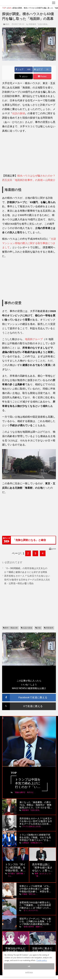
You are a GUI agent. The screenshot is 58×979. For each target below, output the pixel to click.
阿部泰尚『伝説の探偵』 (39, 24)
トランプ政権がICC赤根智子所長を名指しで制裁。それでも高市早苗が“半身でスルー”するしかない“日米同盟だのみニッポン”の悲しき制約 (35, 838)
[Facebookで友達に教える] (29, 695)
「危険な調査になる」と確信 (29, 540)
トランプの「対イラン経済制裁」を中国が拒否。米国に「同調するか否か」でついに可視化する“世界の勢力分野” (15, 867)
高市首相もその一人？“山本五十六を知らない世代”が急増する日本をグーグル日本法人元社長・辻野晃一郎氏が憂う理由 (27, 580)
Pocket (43, 76)
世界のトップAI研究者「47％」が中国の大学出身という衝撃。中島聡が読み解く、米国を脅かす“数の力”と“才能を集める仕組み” (35, 889)
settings (29, 972)
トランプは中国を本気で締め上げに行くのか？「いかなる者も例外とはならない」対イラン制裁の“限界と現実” (28, 783)
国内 (7, 24)
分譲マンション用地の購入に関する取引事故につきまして (29, 243)
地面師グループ (34, 339)
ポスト (24, 77)
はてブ (39, 69)
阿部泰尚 (49, 628)
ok (29, 966)
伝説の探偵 (18, 113)
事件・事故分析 (11, 628)
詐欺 (39, 628)
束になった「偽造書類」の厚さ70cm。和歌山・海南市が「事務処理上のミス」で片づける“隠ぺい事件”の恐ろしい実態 (35, 805)
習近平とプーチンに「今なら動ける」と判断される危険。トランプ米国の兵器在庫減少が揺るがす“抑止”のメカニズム (35, 922)
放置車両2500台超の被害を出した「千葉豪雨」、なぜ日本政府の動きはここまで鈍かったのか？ (35, 905)
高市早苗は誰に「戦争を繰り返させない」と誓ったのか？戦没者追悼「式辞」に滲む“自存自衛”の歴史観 (42, 867)
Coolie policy (41, 960)
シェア (20, 69)
